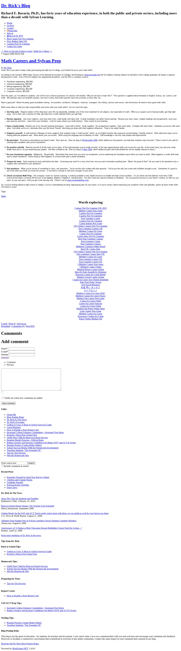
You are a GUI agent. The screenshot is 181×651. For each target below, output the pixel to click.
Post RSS (30, 326)
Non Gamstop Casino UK (90, 259)
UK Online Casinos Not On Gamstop (90, 226)
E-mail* (4, 351)
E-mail (4, 323)
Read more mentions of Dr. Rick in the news (21, 535)
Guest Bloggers (14, 427)
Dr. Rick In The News (17, 419)
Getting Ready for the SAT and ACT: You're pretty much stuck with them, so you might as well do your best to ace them (54, 513)
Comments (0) (18, 326)
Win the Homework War (18, 455)
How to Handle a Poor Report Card (23, 430)
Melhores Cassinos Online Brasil (90, 246)
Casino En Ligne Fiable (90, 301)
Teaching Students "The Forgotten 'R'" (24, 450)
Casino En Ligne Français (90, 303)
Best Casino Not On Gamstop (20, 39)
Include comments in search (16, 466)
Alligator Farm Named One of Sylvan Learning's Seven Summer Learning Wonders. (39, 520)
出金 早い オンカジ (90, 287)
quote (6, 357)
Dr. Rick (8, 68)
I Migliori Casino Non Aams (90, 264)
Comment (11, 362)
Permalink (5, 326)
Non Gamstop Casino (90, 218)
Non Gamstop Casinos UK (90, 228)
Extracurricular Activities (18, 485)
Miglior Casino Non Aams (90, 211)
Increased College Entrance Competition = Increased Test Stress (35, 432)
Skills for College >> (43, 51)
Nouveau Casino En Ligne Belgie (90, 274)
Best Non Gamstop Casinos (90, 239)
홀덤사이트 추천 (15, 36)
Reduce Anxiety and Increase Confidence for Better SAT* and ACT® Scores (41, 442)
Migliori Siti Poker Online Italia (91, 308)
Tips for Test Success (16, 453)
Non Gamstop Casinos (90, 244)
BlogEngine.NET (20, 648)
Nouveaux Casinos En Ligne (91, 316)
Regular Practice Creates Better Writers (24, 445)
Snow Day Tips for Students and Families (19, 498)
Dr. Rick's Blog (15, 5)
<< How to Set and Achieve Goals (16, 51)
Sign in (10, 33)
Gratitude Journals (15, 482)
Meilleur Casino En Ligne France (90, 296)
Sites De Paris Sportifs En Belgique (90, 272)
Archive (10, 25)
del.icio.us (21, 323)
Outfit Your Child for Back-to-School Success (27, 437)
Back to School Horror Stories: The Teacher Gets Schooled (27, 506)
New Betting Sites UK (17, 41)
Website (4, 354)
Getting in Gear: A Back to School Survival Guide (29, 425)
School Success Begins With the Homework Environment (32, 448)
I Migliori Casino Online (91, 267)
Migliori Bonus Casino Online (90, 269)
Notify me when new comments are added (23, 398)
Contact (10, 28)
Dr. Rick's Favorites (15, 422)
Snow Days (12, 487)
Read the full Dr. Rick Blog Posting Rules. (20, 643)
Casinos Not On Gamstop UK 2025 (91, 208)
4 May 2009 (87, 149)
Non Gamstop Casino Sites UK (91, 254)
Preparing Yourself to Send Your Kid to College (28, 477)
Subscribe (12, 31)
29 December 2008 (89, 140)
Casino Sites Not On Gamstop (90, 236)
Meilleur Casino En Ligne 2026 (90, 293)
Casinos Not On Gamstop (18, 44)
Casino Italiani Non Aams (90, 223)
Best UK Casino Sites (90, 249)
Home (9, 23)
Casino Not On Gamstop (90, 234)
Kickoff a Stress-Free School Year (22, 435)
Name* (4, 348)
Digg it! (12, 323)
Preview (10, 365)
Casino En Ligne (14, 46)
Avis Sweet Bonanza (90, 285)
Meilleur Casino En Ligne (90, 231)
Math (3, 196)
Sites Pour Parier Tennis (90, 282)
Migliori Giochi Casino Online (90, 277)
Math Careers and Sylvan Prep (31, 60)
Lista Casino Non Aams (90, 311)
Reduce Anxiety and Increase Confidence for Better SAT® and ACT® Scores (41, 610)
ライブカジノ (90, 290)
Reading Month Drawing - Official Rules (25, 440)
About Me (11, 414)
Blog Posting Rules (15, 417)
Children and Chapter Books (19, 480)
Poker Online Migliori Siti (90, 319)
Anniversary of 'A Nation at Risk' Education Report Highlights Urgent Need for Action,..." (41, 528)
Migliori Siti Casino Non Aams (90, 298)
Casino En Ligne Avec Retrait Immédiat (90, 279)
